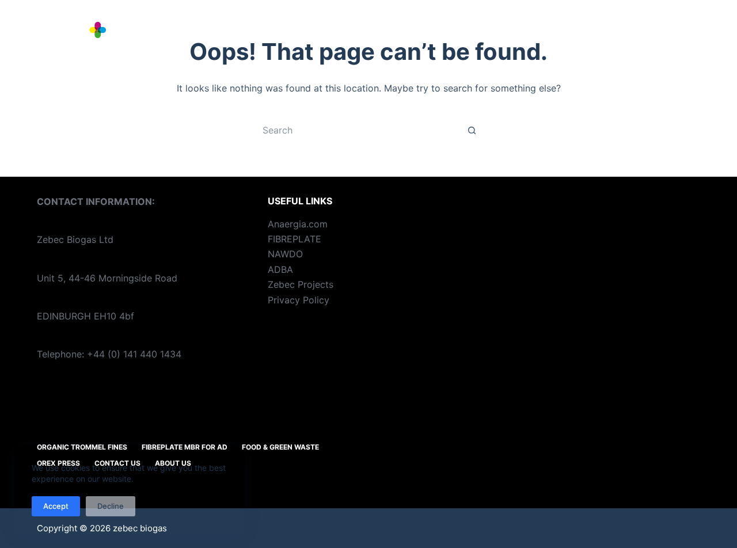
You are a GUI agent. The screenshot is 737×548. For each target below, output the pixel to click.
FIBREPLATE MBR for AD (443, 34)
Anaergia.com (298, 224)
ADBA (280, 269)
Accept (56, 506)
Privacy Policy (298, 300)
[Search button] (472, 130)
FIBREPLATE (294, 239)
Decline (110, 506)
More (673, 34)
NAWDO (285, 254)
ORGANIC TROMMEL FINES (294, 34)
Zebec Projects (300, 284)
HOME (194, 34)
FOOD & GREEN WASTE (583, 34)
